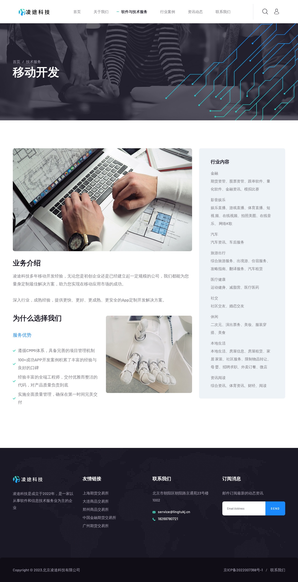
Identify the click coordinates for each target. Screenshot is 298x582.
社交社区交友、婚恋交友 (227, 302)
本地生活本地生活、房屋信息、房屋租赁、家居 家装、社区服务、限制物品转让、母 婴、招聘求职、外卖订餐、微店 (241, 355)
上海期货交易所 (96, 493)
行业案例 (167, 11)
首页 (77, 11)
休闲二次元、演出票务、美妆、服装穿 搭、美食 (239, 324)
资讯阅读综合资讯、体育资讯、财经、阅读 (239, 381)
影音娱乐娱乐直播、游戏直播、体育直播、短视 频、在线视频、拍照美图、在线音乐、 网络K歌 (241, 211)
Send (275, 508)
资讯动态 (195, 11)
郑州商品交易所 (96, 509)
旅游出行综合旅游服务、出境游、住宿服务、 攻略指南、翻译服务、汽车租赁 (240, 260)
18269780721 (168, 518)
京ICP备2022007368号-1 (243, 570)
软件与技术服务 (134, 11)
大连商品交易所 (96, 501)
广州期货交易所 (96, 525)
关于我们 (101, 11)
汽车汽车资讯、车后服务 (227, 238)
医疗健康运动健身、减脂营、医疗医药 (235, 283)
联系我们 (223, 11)
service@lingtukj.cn (174, 511)
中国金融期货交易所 (99, 517)
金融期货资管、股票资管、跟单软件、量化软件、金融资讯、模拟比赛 (240, 181)
